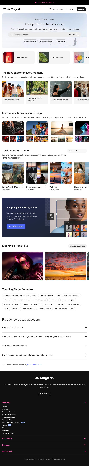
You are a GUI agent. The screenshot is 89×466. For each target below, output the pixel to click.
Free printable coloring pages (64, 309)
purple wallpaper (47, 41)
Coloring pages (30, 296)
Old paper (7, 300)
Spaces (4, 407)
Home (37, 19)
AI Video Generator (8, 415)
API (3, 428)
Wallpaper (60, 304)
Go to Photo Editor (16, 226)
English (44, 393)
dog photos (61, 41)
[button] (44, 393)
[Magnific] (44, 378)
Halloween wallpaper (46, 296)
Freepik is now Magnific (43, 2)
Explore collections (76, 151)
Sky (58, 296)
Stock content (7, 420)
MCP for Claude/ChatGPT (13, 422)
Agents (6, 425)
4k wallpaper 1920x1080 (71, 296)
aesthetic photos (31, 41)
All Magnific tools (8, 433)
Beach (6, 309)
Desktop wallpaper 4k (28, 309)
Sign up (81, 9)
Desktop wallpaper (45, 309)
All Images (44, 19)
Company (6, 445)
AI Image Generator (9, 412)
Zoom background (73, 304)
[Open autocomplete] (11, 34)
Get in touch (7, 451)
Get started (7, 439)
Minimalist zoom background (13, 296)
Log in (71, 9)
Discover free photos (77, 246)
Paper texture (54, 300)
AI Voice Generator (8, 417)
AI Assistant (6, 409)
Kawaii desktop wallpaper (22, 300)
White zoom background (11, 304)
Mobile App (6, 430)
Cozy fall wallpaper (69, 300)
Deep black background (30, 304)
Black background (40, 300)
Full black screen (47, 304)
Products (6, 403)
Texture (14, 309)
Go (7, 276)
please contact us (34, 365)
